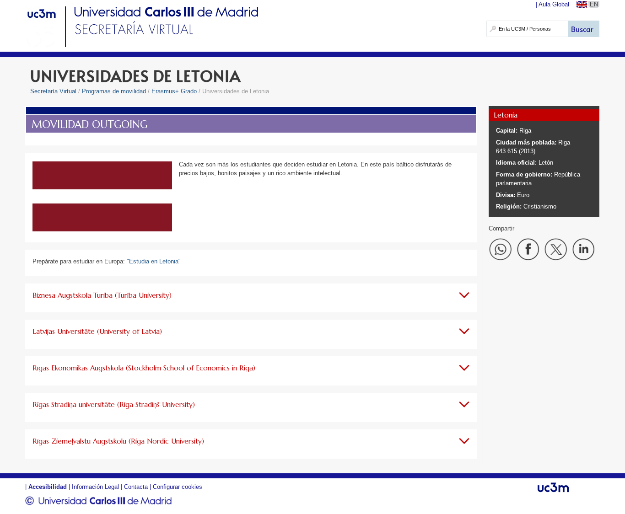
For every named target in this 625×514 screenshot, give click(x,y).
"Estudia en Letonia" (154, 261)
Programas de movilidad (114, 91)
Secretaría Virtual (53, 91)
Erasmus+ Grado (174, 91)
